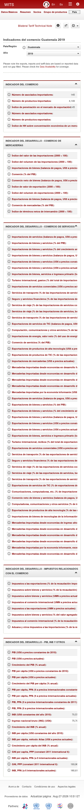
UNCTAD (37, 805)
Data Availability (48, 66)
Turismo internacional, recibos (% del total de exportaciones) (46, 441)
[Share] (75, 25)
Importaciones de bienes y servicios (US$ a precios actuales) (46, 267)
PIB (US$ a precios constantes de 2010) (34, 652)
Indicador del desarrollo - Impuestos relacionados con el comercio (42, 571)
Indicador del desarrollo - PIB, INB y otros (35, 642)
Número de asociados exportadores (32, 113)
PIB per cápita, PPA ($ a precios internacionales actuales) (44, 695)
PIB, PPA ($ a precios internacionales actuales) (38, 708)
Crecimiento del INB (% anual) (29, 726)
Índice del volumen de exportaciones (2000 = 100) (40, 192)
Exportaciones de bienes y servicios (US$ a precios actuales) (46, 429)
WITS (9, 4)
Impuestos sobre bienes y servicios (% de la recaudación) (44, 589)
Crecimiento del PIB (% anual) (29, 664)
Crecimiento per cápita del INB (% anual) (35, 745)
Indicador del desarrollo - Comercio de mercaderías (33, 143)
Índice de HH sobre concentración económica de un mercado (46, 125)
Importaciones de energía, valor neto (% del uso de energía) (45, 336)
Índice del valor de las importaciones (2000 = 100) (39, 155)
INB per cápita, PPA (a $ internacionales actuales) (39, 758)
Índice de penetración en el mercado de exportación (41, 107)
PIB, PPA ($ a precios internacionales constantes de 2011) (44, 702)
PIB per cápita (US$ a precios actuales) (34, 677)
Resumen (25, 12)
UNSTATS (48, 805)
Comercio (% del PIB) (24, 174)
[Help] (58, 25)
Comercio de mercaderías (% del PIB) (33, 205)
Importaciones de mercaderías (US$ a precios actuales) (43, 361)
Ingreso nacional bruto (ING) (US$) (31, 720)
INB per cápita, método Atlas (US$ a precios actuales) (42, 739)
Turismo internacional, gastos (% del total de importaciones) (46, 280)
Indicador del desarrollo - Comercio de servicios (40, 226)
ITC (26, 805)
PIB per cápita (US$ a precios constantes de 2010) (40, 671)
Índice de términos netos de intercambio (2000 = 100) (42, 211)
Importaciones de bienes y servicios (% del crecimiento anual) (47, 249)
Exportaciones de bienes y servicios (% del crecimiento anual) (47, 410)
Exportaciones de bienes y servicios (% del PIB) (39, 404)
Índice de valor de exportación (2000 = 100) (36, 186)
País (74, 12)
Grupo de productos (55, 12)
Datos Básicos (9, 12)
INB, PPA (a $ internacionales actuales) (34, 770)
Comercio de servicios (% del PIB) (31, 342)
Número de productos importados (31, 100)
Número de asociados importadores (32, 94)
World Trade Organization (60, 805)
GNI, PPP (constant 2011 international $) (34, 764)
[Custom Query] (66, 25)
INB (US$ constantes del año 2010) (31, 714)
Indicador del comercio (22, 84)
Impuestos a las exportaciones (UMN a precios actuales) (43, 608)
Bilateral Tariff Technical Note (35, 25)
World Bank (71, 805)
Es (61, 4)
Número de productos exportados (31, 119)
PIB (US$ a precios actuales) (28, 658)
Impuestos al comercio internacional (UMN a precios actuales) (47, 602)
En (53, 4)
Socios (37, 12)
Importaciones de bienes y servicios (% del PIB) (39, 243)
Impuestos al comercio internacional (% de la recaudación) (45, 620)
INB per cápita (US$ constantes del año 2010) (37, 733)
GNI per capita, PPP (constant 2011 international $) (40, 751)
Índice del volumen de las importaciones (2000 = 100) (42, 161)
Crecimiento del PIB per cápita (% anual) (35, 683)
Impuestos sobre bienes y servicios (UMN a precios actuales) (46, 596)
